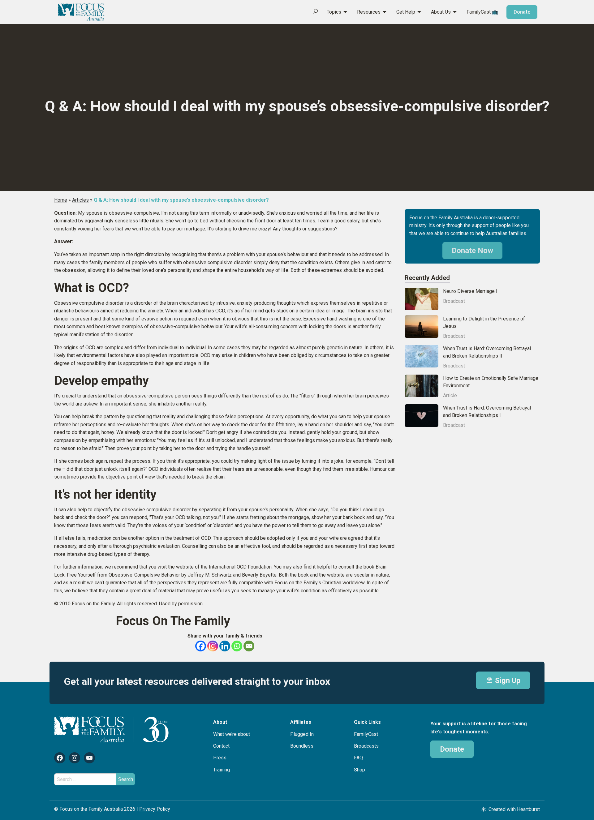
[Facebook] (200, 646)
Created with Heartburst (514, 809)
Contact (221, 746)
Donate (522, 12)
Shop (359, 770)
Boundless (301, 746)
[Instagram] (212, 646)
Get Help (405, 12)
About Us (441, 12)
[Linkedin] (224, 646)
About (220, 722)
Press (219, 758)
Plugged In (302, 734)
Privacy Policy (154, 809)
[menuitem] (333, 12)
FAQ (358, 758)
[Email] (248, 646)
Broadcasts (366, 746)
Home (60, 200)
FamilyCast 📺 (482, 12)
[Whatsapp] (236, 646)
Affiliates (300, 722)
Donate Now (472, 250)
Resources (369, 12)
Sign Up (506, 680)
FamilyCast (366, 734)
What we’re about (231, 734)
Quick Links (367, 722)
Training (221, 770)
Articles (80, 200)
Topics (334, 12)
